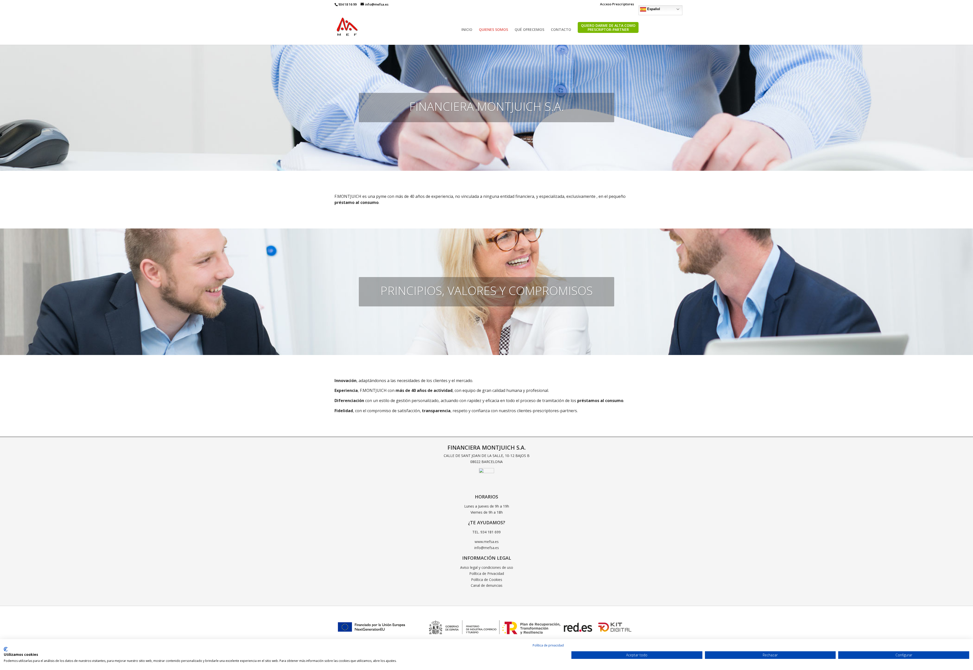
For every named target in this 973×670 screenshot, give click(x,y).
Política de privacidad (548, 645)
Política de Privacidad (486, 573)
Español (653, 9)
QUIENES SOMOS (493, 30)
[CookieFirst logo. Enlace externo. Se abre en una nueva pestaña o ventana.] (6, 649)
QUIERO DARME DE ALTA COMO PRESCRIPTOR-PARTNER (608, 28)
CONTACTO (561, 30)
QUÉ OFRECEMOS (529, 30)
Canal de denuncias (486, 585)
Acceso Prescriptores (617, 4)
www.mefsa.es (487, 541)
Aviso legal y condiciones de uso (486, 567)
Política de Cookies (486, 579)
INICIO (466, 30)
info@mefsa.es (486, 547)
